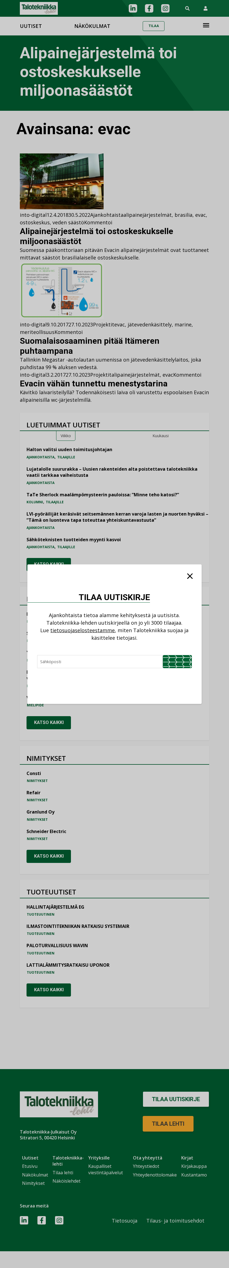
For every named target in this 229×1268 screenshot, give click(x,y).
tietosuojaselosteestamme (82, 630)
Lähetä (177, 661)
